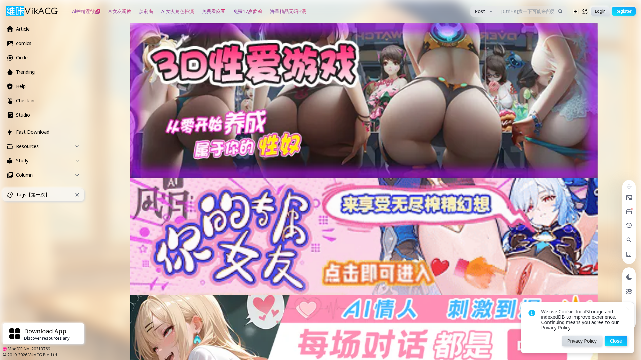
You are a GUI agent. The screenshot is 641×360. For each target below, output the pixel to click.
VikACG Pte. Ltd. (43, 355)
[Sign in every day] (629, 211)
